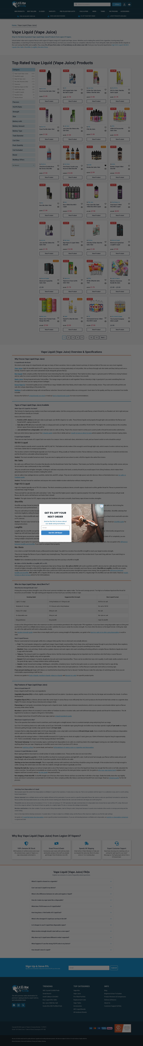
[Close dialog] (101, 506)
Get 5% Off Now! (55, 533)
